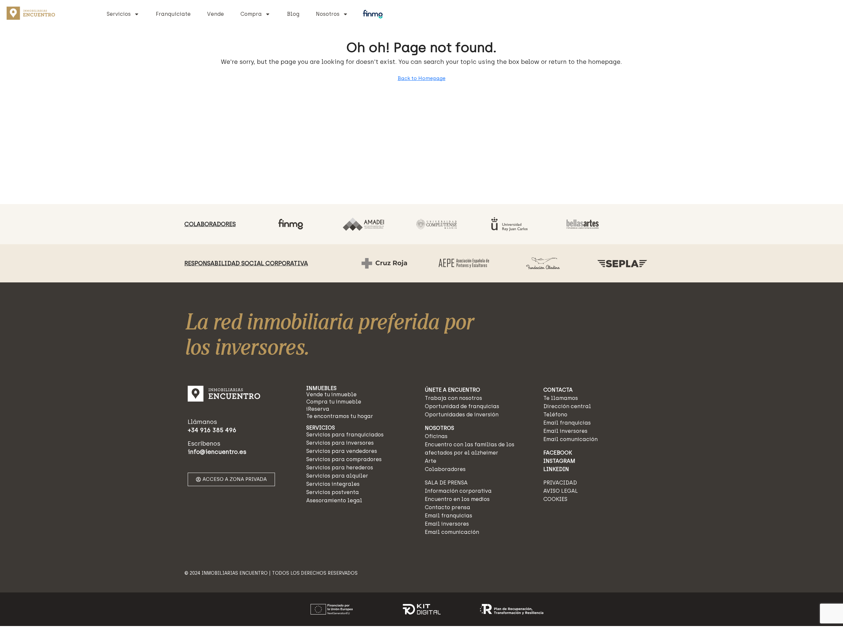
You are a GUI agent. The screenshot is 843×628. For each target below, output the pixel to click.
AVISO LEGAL (560, 491)
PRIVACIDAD (560, 483)
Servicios (119, 14)
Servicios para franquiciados (345, 435)
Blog (293, 14)
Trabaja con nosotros (453, 398)
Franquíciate (173, 14)
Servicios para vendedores (341, 451)
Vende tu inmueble (331, 394)
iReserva (317, 409)
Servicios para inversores (340, 443)
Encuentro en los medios (457, 499)
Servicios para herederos (339, 467)
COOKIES (555, 499)
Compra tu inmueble (333, 402)
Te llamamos (560, 398)
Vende (215, 14)
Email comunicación (452, 532)
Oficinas (436, 436)
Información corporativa (458, 491)
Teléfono (555, 414)
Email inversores (447, 524)
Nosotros (328, 14)
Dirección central (567, 406)
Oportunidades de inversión (462, 414)
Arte (430, 461)
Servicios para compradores (344, 459)
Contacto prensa (447, 507)
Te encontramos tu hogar (339, 416)
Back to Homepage (422, 78)
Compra (251, 14)
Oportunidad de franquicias (462, 406)
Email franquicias (448, 515)
